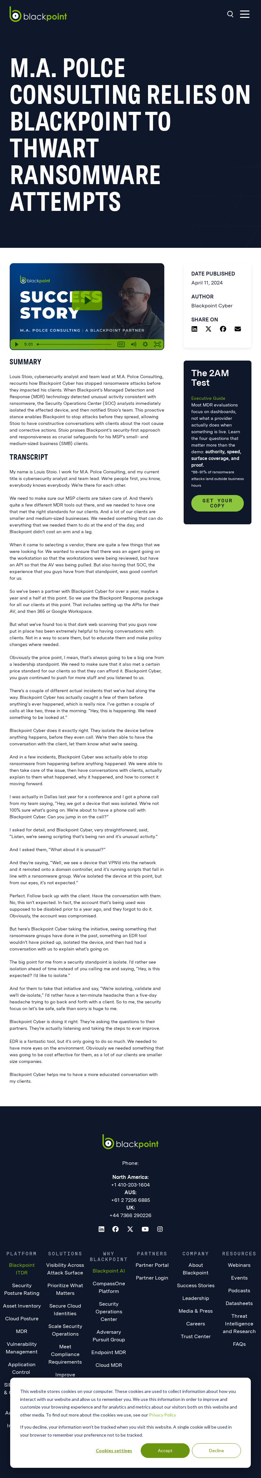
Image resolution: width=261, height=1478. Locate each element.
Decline (216, 1450)
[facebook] (223, 330)
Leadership (195, 1298)
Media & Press (196, 1311)
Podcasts (239, 1291)
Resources (239, 1254)
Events (239, 1278)
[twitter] (208, 330)
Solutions (65, 1254)
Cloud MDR (108, 1365)
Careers (195, 1324)
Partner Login (152, 1278)
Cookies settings (114, 1450)
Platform (21, 1254)
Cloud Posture (22, 1319)
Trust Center (196, 1336)
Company (195, 1254)
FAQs (239, 1344)
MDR (21, 1331)
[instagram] (160, 1230)
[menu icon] (245, 14)
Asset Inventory (22, 1306)
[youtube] (145, 1230)
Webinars (239, 1265)
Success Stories (196, 1285)
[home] (38, 14)
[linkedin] (194, 330)
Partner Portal (152, 1265)
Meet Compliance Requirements (65, 1354)
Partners (152, 1254)
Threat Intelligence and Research (239, 1323)
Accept (165, 1450)
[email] (237, 330)
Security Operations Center (108, 1311)
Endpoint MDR (108, 1352)
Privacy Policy (162, 1414)
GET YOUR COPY (217, 503)
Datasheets (239, 1303)
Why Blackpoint (109, 1256)
